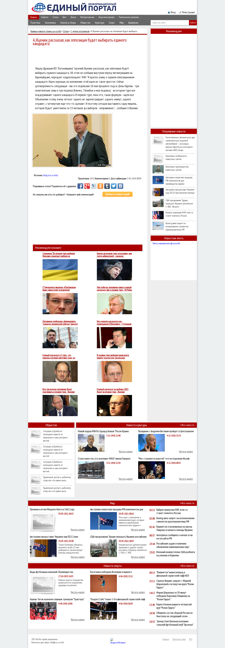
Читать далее (126, 451)
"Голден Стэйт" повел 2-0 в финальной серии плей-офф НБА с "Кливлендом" (117, 599)
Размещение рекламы (129, 17)
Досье (73, 17)
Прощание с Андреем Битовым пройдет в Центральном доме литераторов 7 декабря (166, 431)
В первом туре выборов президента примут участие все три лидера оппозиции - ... (113, 356)
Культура (99, 22)
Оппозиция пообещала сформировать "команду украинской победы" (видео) (60, 322)
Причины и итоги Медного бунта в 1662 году (52, 509)
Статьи (55, 17)
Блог (64, 17)
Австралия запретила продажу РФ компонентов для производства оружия (179, 180)
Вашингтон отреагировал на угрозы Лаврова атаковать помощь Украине (174, 528)
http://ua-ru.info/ (50, 175)
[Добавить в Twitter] (114, 186)
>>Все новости (187, 425)
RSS (190, 639)
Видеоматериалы (107, 17)
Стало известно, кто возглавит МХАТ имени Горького (104, 458)
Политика (35, 22)
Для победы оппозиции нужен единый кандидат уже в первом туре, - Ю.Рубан (114, 288)
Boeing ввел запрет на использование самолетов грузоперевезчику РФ (177, 226)
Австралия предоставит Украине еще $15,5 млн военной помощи (180, 191)
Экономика (50, 22)
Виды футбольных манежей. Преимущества (51, 571)
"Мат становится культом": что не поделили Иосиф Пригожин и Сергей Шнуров (163, 458)
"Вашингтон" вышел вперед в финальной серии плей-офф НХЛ (172, 574)
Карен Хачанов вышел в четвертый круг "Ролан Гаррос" (174, 606)
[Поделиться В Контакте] (120, 186)
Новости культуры (136, 425)
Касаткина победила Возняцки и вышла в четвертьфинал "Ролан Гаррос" (111, 571)
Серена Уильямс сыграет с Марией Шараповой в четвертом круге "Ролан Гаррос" (175, 584)
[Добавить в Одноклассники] (100, 186)
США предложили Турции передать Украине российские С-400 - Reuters (179, 203)
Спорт (112, 22)
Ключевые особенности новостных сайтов (176, 157)
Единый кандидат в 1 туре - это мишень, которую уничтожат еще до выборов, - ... (59, 356)
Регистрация (188, 12)
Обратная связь (179, 639)
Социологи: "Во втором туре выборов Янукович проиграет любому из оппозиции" (59, 254)
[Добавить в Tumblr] (107, 186)
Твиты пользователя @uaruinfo (166, 243)
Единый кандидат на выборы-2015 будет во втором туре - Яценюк (112, 390)
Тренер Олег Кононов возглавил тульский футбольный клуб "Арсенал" (174, 623)
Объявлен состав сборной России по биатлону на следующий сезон (174, 614)
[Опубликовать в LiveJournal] (94, 186)
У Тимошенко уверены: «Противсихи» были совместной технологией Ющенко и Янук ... (59, 288)
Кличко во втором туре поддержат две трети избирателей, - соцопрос (114, 254)
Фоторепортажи (87, 17)
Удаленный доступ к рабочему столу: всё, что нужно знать (57, 479)
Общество (85, 22)
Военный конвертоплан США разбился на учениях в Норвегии (175, 553)
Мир (122, 22)
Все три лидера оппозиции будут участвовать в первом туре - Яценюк (59, 390)
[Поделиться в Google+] (87, 186)
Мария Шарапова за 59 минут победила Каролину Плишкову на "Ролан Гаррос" (173, 596)
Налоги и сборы (68, 22)
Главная (33, 17)
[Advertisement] (88, 57)
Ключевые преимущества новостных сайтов (177, 168)
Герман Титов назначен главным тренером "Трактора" (57, 599)
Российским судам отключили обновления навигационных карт (172, 545)
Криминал (133, 22)
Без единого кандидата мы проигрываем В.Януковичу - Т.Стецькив (114, 322)
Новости (44, 17)
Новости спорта (112, 566)
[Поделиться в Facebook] (80, 186)
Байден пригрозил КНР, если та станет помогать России (179, 214)
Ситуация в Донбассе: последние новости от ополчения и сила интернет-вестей (55, 436)
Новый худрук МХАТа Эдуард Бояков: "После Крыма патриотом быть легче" (103, 431)
